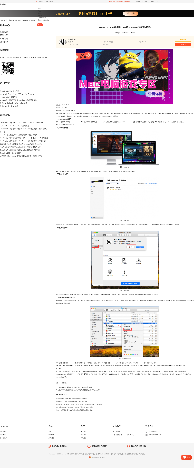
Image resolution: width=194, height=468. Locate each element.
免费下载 (183, 39)
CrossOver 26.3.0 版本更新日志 (10, 153)
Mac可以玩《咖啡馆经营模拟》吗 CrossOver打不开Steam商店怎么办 (24, 138)
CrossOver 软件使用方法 (8, 97)
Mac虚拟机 (63, 383)
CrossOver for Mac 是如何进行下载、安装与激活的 (71, 401)
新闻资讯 (4, 32)
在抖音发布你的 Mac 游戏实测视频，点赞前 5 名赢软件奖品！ (22, 156)
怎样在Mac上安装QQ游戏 (9, 106)
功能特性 (3, 431)
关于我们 (83, 431)
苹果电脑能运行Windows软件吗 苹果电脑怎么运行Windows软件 (80, 390)
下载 (39, 13)
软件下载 (3, 434)
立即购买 (183, 44)
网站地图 (83, 438)
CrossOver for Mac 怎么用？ (9, 91)
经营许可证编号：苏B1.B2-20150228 (98, 454)
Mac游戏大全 (42, 15)
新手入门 (4, 35)
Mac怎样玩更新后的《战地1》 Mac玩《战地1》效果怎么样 (74, 407)
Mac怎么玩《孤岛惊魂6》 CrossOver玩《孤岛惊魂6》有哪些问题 (23, 141)
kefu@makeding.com (155, 434)
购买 (40, 24)
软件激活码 (3, 438)
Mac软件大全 (42, 17)
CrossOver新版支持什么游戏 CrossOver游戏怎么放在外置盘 (74, 410)
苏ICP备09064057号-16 (98, 457)
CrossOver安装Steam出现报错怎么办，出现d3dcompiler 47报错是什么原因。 (79, 404)
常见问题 (4, 38)
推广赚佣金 (116, 431)
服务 (39, 20)
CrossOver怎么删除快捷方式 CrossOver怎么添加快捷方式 (20, 150)
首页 (39, 8)
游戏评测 (4, 42)
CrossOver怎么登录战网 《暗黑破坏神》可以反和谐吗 (19, 135)
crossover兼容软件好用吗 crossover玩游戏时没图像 (76, 387)
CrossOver (3, 4)
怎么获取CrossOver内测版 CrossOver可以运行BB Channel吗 (21, 144)
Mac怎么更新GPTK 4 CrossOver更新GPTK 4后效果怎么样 (20, 147)
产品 (39, 11)
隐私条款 (83, 434)
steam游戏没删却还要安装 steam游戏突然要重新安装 (18, 100)
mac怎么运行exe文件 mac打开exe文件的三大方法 (17, 94)
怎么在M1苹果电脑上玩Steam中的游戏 (13, 103)
